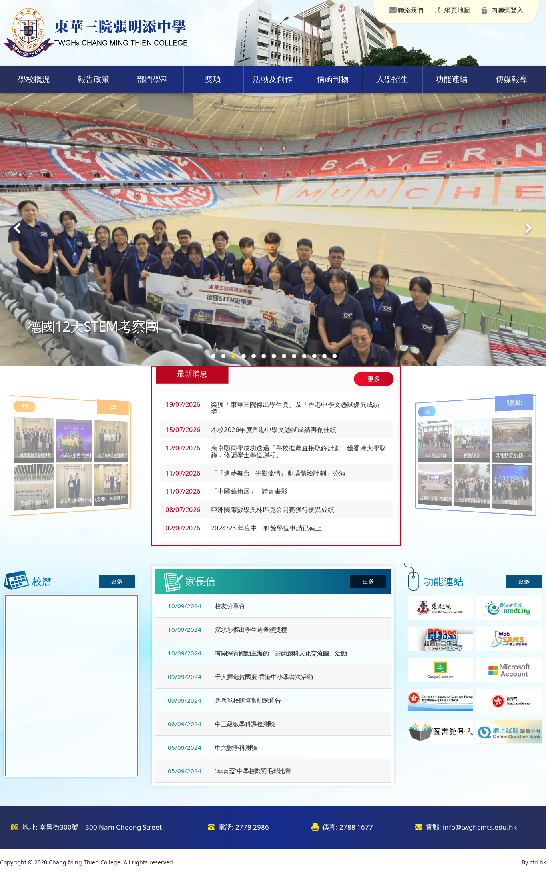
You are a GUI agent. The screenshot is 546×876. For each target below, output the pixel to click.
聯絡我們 (410, 10)
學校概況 (34, 79)
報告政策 (94, 79)
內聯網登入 (507, 10)
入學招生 (392, 79)
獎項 (213, 79)
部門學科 (153, 79)
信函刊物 (333, 79)
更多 (373, 378)
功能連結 (452, 79)
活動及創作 (273, 79)
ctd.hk (538, 862)
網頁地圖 (457, 10)
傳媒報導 (512, 79)
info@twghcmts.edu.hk (480, 827)
